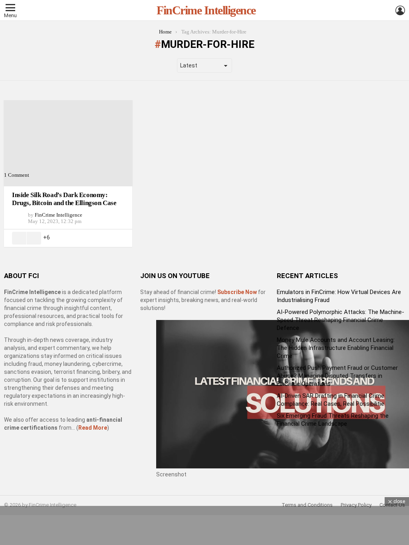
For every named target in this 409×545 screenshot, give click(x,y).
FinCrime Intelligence (206, 10)
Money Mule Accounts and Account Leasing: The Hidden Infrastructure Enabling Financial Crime (336, 347)
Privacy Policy (356, 505)
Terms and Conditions (307, 505)
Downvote (34, 238)
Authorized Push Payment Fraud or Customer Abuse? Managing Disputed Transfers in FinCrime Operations (337, 375)
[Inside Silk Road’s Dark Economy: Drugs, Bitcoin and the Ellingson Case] (68, 143)
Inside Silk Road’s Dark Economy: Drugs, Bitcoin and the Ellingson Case (64, 199)
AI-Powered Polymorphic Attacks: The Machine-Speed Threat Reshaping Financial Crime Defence (340, 320)
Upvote (19, 238)
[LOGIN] (400, 10)
